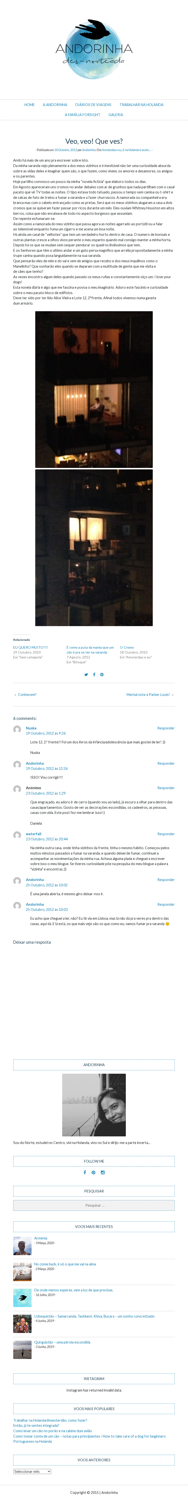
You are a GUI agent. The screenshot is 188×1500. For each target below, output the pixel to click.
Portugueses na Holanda (32, 1441)
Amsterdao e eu (111, 150)
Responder (166, 728)
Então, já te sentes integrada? (36, 1425)
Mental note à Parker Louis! (148, 694)
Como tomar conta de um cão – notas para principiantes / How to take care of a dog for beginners (89, 1436)
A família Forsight (82, 115)
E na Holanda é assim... (137, 150)
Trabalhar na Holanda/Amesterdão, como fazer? (50, 1420)
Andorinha (88, 150)
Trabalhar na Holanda (141, 105)
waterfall (33, 834)
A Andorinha (55, 105)
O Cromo (127, 647)
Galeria (115, 115)
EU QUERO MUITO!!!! (30, 647)
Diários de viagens (93, 105)
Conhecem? (27, 694)
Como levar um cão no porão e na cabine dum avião (52, 1431)
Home (29, 105)
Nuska (31, 728)
